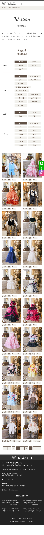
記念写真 (20, 105)
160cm (21, 145)
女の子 (21, 69)
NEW (34, 112)
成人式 (21, 101)
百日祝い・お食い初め (22, 87)
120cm (21, 138)
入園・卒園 (21, 98)
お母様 (21, 65)
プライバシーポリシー (25, 518)
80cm (20, 130)
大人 (34, 145)
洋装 (34, 116)
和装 (20, 116)
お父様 (34, 62)
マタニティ (34, 80)
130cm (34, 138)
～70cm (21, 127)
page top (3, 450)
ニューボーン (34, 76)
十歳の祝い (34, 94)
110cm (34, 134)
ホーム (14, 518)
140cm (21, 141)
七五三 (21, 80)
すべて (21, 62)
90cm (34, 130)
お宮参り (20, 83)
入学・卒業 (34, 98)
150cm (34, 141)
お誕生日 (20, 94)
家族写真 (34, 101)
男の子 (34, 65)
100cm (21, 134)
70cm (34, 127)
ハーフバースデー (21, 91)
